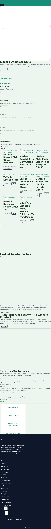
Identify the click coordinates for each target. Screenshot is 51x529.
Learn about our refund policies (13, 417)
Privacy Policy (13, 423)
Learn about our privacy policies (13, 425)
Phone (3, 513)
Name (2, 508)
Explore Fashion (5, 83)
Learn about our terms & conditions (13, 433)
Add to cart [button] (7, 168)
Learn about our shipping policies (13, 408)
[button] (50, 26)
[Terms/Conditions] (13, 430)
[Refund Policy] (13, 414)
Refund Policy (13, 415)
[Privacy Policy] (13, 422)
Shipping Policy (13, 407)
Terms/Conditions (13, 432)
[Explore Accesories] (0, 77)
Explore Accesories (6, 79)
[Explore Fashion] (0, 81)
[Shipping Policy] (13, 406)
